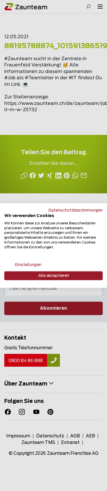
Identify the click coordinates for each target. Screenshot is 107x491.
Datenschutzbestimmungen (76, 210)
